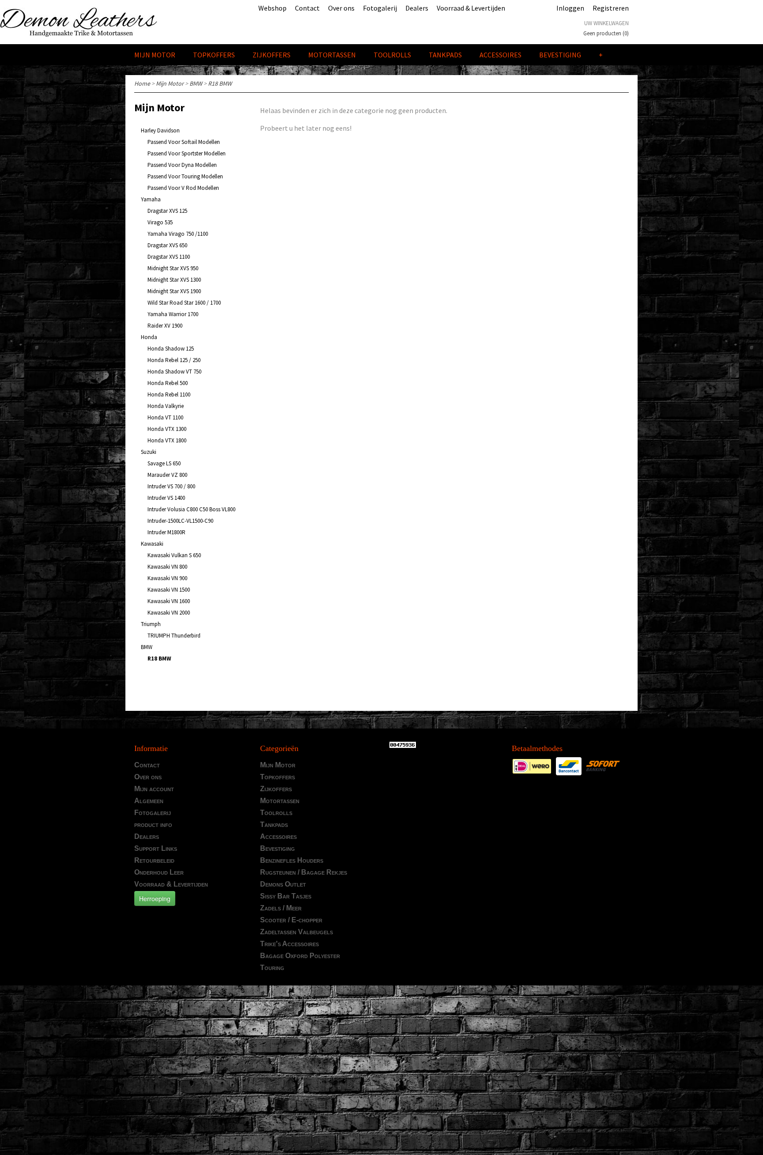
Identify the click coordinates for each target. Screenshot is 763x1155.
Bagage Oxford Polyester (300, 955)
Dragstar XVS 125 (167, 211)
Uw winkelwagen (606, 23)
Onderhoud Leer (159, 872)
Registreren (611, 8)
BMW (195, 83)
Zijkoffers (272, 54)
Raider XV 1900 (164, 325)
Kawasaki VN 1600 (168, 601)
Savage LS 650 (164, 463)
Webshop (272, 8)
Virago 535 (160, 222)
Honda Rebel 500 (167, 383)
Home (142, 83)
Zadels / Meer (281, 908)
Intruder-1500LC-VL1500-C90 (180, 521)
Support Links (155, 848)
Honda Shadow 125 (170, 348)
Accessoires (500, 54)
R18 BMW (220, 83)
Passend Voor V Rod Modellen (183, 188)
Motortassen (332, 54)
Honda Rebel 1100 (168, 394)
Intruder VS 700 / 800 (171, 486)
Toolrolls (392, 54)
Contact (307, 8)
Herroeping (154, 898)
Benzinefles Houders (291, 860)
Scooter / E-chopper (291, 920)
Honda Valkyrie (165, 406)
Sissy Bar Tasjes (285, 896)
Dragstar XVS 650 (167, 245)
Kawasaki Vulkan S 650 (174, 555)
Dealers (416, 8)
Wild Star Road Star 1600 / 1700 (184, 302)
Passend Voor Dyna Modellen (182, 165)
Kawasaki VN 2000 (168, 612)
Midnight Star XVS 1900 (174, 291)
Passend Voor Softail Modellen (183, 142)
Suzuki (148, 452)
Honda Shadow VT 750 (174, 371)
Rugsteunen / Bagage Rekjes (303, 872)
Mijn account (154, 789)
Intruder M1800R (166, 532)
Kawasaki (152, 543)
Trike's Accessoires (289, 943)
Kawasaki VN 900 (167, 578)
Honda (149, 337)
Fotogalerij (380, 8)
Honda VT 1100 (165, 417)
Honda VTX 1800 (166, 440)
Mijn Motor (154, 54)
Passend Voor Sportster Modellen (186, 153)
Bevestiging (560, 54)
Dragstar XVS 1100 (168, 256)
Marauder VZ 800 (167, 475)
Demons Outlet (283, 884)
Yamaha (151, 199)
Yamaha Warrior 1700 (172, 314)
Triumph (151, 624)
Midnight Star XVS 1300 (174, 279)
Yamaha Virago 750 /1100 (177, 234)
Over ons (341, 8)
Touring (272, 967)
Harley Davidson (160, 130)
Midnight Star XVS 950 (172, 268)
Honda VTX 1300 (166, 429)
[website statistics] (401, 744)
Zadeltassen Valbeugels (296, 932)
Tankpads (445, 54)
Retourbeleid (154, 860)
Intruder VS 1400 (166, 498)
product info (153, 824)
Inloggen (570, 8)
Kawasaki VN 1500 (168, 589)
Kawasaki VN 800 (167, 566)
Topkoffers (214, 54)
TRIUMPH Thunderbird (173, 635)
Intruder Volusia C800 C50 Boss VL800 (191, 509)
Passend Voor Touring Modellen (185, 176)
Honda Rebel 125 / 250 (173, 360)
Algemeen (148, 800)
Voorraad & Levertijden (471, 8)
